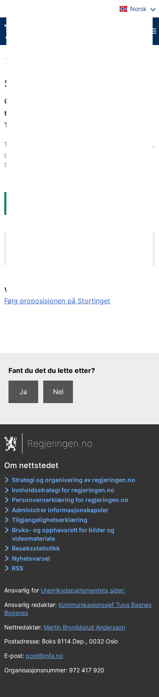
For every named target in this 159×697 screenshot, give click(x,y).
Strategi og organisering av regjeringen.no (73, 479)
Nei (58, 391)
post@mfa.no (44, 655)
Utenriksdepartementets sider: (83, 590)
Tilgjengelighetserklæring (49, 519)
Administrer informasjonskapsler (60, 510)
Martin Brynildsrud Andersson (84, 627)
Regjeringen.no (59, 443)
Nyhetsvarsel (31, 558)
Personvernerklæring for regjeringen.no (70, 499)
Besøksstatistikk (36, 548)
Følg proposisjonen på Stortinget (57, 300)
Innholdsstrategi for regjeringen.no (63, 490)
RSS (17, 568)
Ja (23, 391)
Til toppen (80, 340)
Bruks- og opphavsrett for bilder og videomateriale (63, 534)
